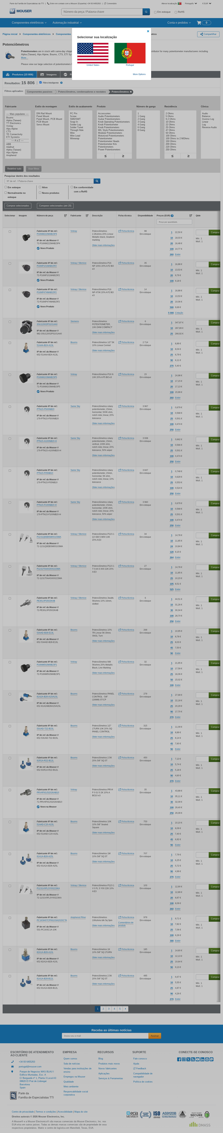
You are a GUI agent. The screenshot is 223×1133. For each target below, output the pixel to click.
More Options (139, 74)
